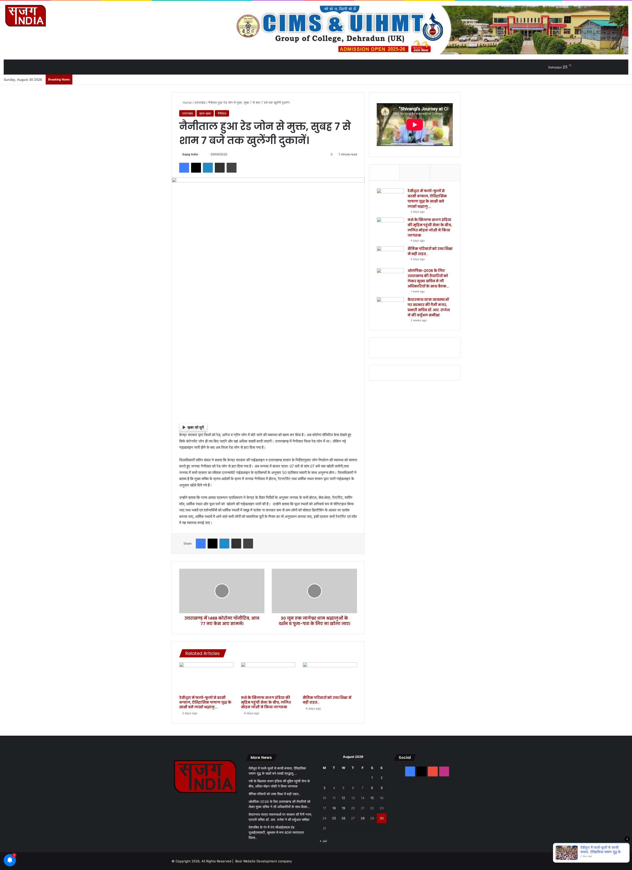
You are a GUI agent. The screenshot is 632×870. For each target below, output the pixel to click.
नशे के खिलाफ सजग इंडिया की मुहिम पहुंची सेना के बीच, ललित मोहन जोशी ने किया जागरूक (266, 702)
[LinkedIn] (208, 168)
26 (343, 818)
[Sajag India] (25, 15)
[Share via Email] (220, 168)
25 (334, 818)
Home (187, 102)
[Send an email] (203, 154)
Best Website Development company (263, 861)
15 (372, 798)
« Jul (323, 841)
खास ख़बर (205, 113)
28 (363, 818)
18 (334, 808)
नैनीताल (221, 113)
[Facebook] (184, 168)
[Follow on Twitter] (200, 154)
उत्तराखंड (200, 102)
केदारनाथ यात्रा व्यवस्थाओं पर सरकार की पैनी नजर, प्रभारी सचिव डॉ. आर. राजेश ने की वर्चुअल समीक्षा (429, 307)
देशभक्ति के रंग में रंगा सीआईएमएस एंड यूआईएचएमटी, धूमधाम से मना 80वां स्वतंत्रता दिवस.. (276, 832)
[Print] (232, 168)
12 (343, 798)
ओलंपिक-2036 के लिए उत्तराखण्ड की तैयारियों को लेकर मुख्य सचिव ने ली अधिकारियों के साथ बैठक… (428, 278)
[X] (196, 168)
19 (343, 808)
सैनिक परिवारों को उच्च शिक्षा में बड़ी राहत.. (327, 700)
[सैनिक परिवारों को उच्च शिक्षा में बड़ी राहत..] (330, 677)
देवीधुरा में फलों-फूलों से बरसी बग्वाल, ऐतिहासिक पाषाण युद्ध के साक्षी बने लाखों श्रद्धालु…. (205, 702)
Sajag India (190, 154)
